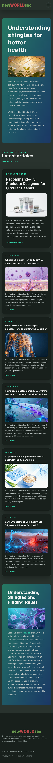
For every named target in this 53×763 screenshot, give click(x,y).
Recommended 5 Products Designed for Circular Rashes (25, 183)
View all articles (10, 161)
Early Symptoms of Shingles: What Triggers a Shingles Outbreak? (23, 523)
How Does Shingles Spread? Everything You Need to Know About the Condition (26, 392)
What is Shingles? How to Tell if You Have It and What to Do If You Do (24, 262)
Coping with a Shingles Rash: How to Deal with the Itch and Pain (24, 458)
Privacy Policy (7, 756)
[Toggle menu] (48, 5)
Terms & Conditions (24, 756)
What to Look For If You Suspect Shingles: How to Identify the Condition (26, 327)
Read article (10, 310)
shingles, (27, 633)
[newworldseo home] (24, 5)
